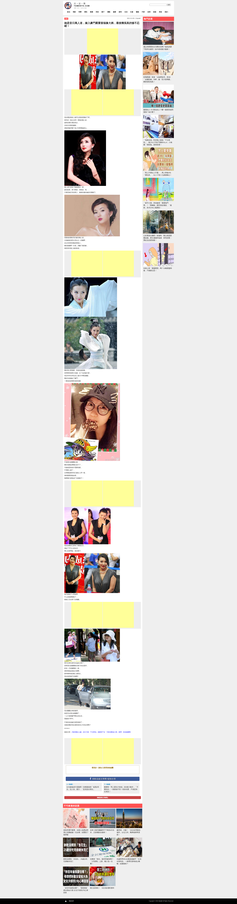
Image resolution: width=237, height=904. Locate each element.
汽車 (143, 12)
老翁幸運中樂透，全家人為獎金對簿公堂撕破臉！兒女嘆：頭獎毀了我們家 (75, 832)
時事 (80, 12)
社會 (131, 12)
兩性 (85, 12)
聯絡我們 (71, 901)
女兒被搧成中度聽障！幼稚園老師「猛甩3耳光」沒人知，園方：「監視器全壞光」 (82, 788)
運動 (108, 12)
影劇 (91, 12)
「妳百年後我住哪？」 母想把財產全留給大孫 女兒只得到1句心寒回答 (75, 890)
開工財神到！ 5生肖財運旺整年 (102, 888)
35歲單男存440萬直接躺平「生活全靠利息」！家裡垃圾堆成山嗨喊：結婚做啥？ (129, 861)
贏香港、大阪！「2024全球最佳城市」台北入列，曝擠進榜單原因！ (128, 832)
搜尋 (169, 4)
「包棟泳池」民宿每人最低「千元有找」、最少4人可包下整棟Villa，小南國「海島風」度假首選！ (157, 142)
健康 (114, 12)
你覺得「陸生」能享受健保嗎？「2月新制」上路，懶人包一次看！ (101, 861)
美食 (160, 12)
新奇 (120, 12)
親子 (103, 12)
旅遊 (154, 12)
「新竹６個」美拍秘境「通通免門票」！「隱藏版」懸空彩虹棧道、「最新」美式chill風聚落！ (157, 205)
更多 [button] (166, 12)
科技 (97, 12)
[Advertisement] (102, 41)
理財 (74, 12)
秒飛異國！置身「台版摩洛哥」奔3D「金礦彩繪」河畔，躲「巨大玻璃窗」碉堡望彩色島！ (157, 79)
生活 (126, 12)
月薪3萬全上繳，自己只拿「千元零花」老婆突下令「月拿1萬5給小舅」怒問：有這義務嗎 (101, 732)
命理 (148, 12)
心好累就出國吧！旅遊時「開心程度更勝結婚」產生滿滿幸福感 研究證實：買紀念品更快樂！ (157, 238)
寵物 (137, 12)
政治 (68, 12)
